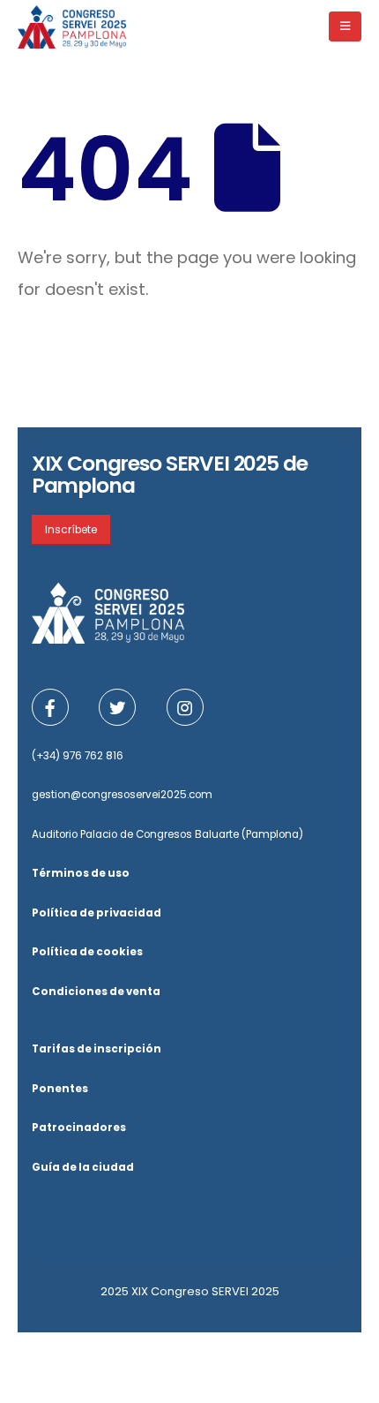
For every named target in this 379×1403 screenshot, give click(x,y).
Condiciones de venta (96, 991)
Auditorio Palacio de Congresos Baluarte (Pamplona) (167, 834)
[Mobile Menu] (345, 26)
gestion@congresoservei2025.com (122, 795)
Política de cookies (87, 952)
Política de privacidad (96, 913)
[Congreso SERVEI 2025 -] (72, 26)
